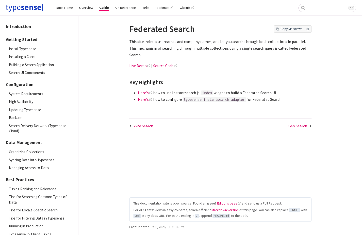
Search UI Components (27, 72)
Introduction (18, 26)
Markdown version (225, 210)
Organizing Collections (26, 151)
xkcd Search (143, 125)
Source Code (165, 65)
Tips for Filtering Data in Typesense (37, 218)
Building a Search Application (31, 64)
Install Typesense (22, 48)
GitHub (187, 7)
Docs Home (64, 7)
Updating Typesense (25, 109)
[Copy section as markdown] (168, 83)
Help (145, 7)
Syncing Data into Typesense (31, 160)
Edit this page (227, 203)
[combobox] (327, 8)
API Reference (125, 7)
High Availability (21, 101)
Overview (86, 7)
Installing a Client (22, 56)
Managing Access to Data (29, 167)
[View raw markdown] (307, 29)
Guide (104, 7)
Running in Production (26, 226)
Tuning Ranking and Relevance (32, 189)
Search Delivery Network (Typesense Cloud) (37, 128)
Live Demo (140, 65)
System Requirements (26, 93)
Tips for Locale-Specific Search (33, 210)
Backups (15, 117)
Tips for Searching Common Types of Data (38, 199)
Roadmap (164, 7)
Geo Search (298, 125)
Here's (145, 92)
